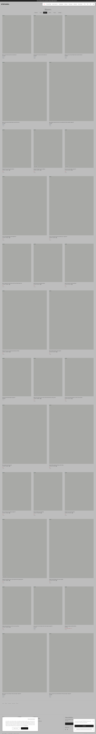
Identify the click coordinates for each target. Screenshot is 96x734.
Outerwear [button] (70, 4)
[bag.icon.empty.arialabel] (93, 4)
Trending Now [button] (61, 4)
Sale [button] (44, 4)
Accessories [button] (80, 4)
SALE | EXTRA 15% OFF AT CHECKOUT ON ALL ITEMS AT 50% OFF (47, 0)
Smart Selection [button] (55, 4)
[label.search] (84, 4)
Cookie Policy (26, 725)
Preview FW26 (48, 4)
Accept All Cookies (24, 728)
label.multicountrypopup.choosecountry (84, 729)
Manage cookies (16, 728)
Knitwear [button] (65, 4)
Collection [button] (75, 4)
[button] (90, 4)
